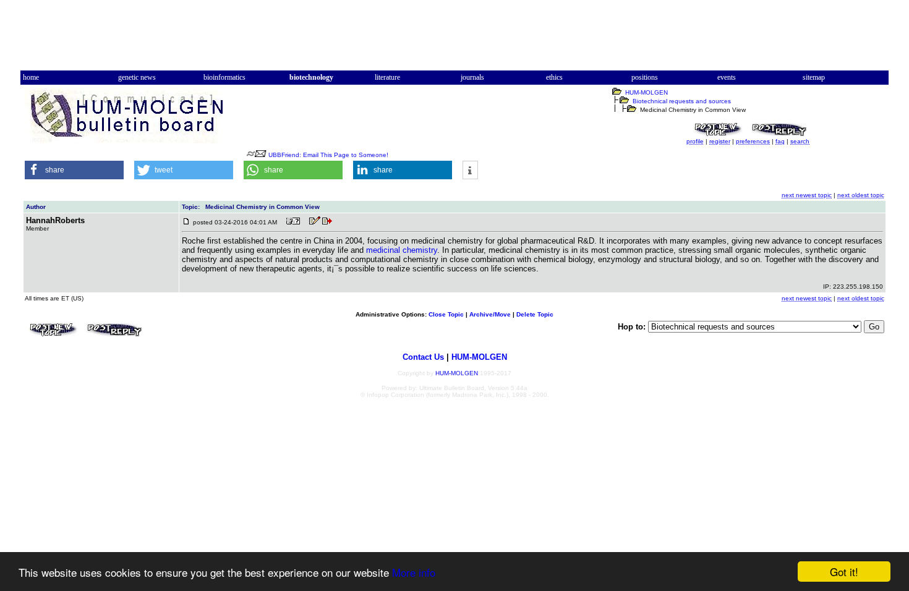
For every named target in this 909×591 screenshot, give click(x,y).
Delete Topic (534, 314)
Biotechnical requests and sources (682, 101)
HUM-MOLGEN (646, 92)
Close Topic (446, 314)
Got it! (844, 571)
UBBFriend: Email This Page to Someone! (328, 154)
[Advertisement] (454, 39)
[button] (74, 170)
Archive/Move (490, 314)
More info (413, 572)
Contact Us (423, 357)
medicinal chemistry (401, 250)
